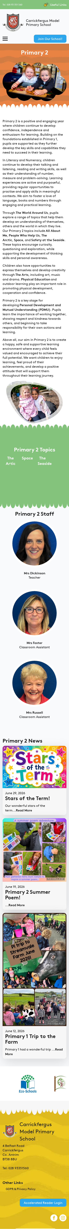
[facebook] (53, 1217)
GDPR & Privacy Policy (20, 1189)
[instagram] (62, 1217)
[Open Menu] (5, 38)
